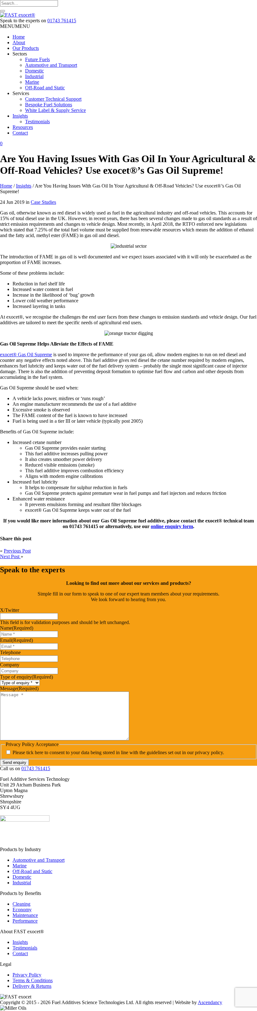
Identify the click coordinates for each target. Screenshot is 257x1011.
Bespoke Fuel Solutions (48, 104)
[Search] (2, 11)
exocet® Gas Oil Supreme (26, 354)
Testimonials (37, 121)
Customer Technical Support (53, 99)
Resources (23, 127)
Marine (32, 82)
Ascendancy (210, 1002)
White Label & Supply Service (55, 110)
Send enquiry (14, 762)
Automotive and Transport (51, 65)
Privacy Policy (27, 974)
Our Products (26, 48)
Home (19, 37)
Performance (25, 921)
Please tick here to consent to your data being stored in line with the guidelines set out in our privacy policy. (118, 752)
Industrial (34, 76)
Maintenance (25, 915)
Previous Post (17, 550)
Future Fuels (37, 59)
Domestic (34, 70)
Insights (20, 116)
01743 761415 (61, 20)
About (19, 42)
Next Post (10, 556)
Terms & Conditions (33, 980)
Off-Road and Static (45, 87)
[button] (15, 26)
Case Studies (43, 202)
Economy (22, 909)
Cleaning (21, 904)
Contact (20, 132)
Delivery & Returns (32, 986)
